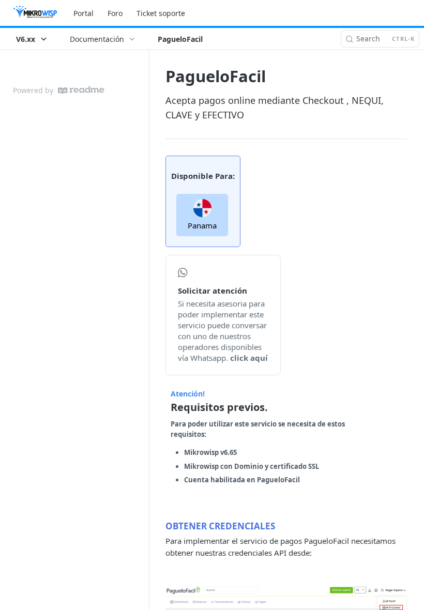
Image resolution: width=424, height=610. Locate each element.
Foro (115, 13)
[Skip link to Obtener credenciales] (158, 526)
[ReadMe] (81, 90)
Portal (83, 13)
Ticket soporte (161, 13)
